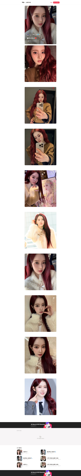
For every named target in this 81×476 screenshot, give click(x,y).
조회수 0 (51, 453)
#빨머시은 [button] (29, 40)
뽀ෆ (24, 453)
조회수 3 (26, 453)
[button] (51, 2)
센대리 (48, 453)
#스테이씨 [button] (34, 40)
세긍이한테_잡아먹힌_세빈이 (52, 459)
